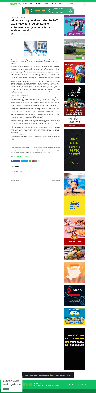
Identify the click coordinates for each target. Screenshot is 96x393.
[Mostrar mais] (38, 161)
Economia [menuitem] (45, 3)
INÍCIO (37, 390)
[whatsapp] (82, 1)
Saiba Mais (12, 387)
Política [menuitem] (53, 3)
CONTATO (48, 390)
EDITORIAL (67, 390)
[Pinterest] (33, 161)
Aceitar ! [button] (6, 389)
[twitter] (76, 1)
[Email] (35, 161)
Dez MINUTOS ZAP (82, 390)
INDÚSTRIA (22, 0)
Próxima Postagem (56, 180)
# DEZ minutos (21, 17)
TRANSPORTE (28, 0)
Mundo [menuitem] (38, 3)
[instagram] (76, 384)
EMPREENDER (40, 0)
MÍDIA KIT (73, 390)
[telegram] (79, 384)
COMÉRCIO (16, 0)
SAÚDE (34, 0)
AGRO (11, 0)
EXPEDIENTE (59, 390)
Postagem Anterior (14, 180)
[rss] (85, 384)
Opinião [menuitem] (61, 3)
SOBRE (42, 390)
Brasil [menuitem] (31, 3)
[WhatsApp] (30, 161)
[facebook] (66, 384)
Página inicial (14, 17)
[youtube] (80, 1)
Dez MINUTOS (25, 156)
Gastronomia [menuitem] (69, 3)
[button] (81, 4)
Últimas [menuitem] (25, 3)
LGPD (53, 390)
